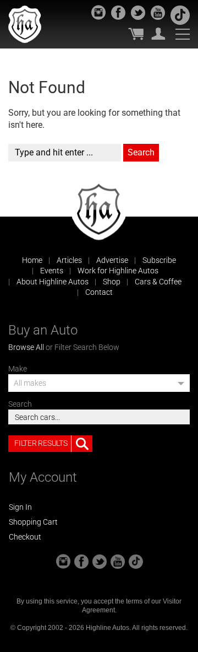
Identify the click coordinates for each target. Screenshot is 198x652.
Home (32, 260)
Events (51, 270)
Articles (69, 260)
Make (17, 368)
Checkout (25, 536)
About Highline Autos (52, 281)
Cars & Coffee (158, 281)
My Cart (136, 34)
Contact (99, 292)
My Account (158, 34)
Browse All (26, 347)
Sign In (20, 507)
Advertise (112, 260)
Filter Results (40, 443)
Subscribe (159, 260)
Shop (111, 281)
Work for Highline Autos (118, 270)
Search (20, 404)
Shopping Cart (33, 522)
